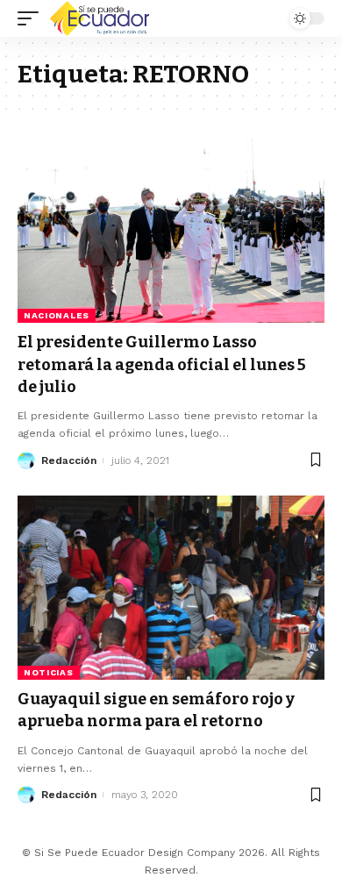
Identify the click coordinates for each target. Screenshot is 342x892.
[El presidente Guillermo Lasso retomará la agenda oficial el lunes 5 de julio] (171, 231)
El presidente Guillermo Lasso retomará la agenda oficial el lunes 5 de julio (162, 364)
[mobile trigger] (32, 18)
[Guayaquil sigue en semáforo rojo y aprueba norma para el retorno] (171, 588)
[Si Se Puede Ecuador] (99, 18)
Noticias (49, 672)
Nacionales (56, 315)
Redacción (68, 460)
